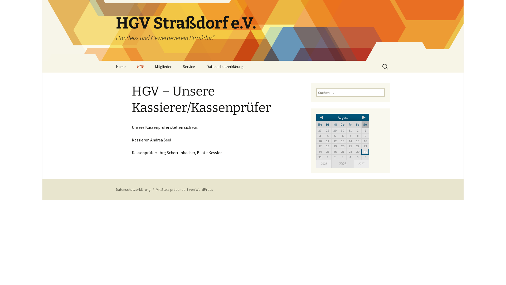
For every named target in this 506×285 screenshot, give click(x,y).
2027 (361, 164)
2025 (324, 164)
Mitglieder (163, 66)
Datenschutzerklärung (225, 66)
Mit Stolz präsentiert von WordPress (184, 189)
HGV (140, 66)
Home (121, 66)
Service (189, 66)
